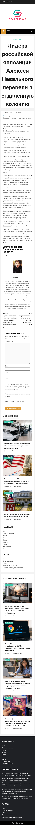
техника (5, 542)
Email (7, 372)
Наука (5, 540)
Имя (6, 366)
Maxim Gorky (9, 112)
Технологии (9, 585)
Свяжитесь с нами (8, 549)
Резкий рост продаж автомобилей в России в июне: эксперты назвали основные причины (17, 446)
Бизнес (5, 538)
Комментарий (9, 341)
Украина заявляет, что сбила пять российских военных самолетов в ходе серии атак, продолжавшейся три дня (10, 320)
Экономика (17, 39)
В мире (5, 535)
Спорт (5, 544)
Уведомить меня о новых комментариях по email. (17, 395)
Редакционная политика (10, 565)
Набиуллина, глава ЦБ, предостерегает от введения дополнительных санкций (25, 319)
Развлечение (9, 697)
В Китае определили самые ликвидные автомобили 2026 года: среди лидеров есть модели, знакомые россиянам (16, 785)
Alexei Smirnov (17, 451)
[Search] (32, 31)
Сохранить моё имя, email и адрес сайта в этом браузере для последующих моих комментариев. (17, 387)
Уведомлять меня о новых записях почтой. (15, 403)
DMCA (5, 563)
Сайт (6, 378)
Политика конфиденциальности (13, 568)
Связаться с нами (8, 561)
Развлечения (7, 546)
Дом (4, 531)
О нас (4, 559)
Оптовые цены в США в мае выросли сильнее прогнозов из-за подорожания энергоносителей (16, 481)
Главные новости (8, 533)
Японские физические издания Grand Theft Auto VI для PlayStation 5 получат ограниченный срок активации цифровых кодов (17, 791)
